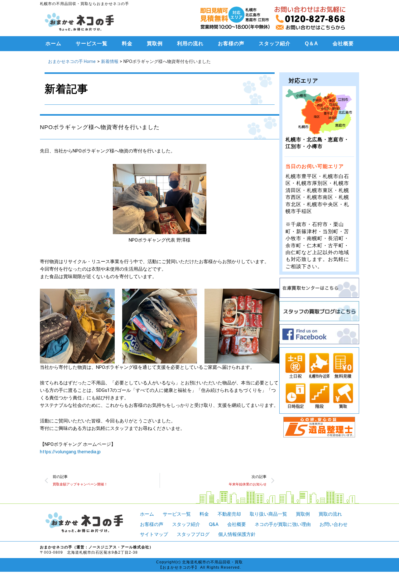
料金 (127, 43)
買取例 (155, 43)
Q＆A (311, 43)
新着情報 (109, 61)
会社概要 (343, 43)
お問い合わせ (334, 524)
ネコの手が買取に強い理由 (283, 524)
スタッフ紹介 (275, 43)
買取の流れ (330, 514)
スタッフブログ (193, 534)
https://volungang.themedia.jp (70, 452)
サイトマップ (154, 534)
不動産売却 (229, 514)
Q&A (214, 524)
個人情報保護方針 (237, 534)
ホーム (53, 43)
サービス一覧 (92, 43)
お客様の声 (231, 43)
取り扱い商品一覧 (268, 514)
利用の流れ (190, 43)
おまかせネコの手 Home (72, 61)
